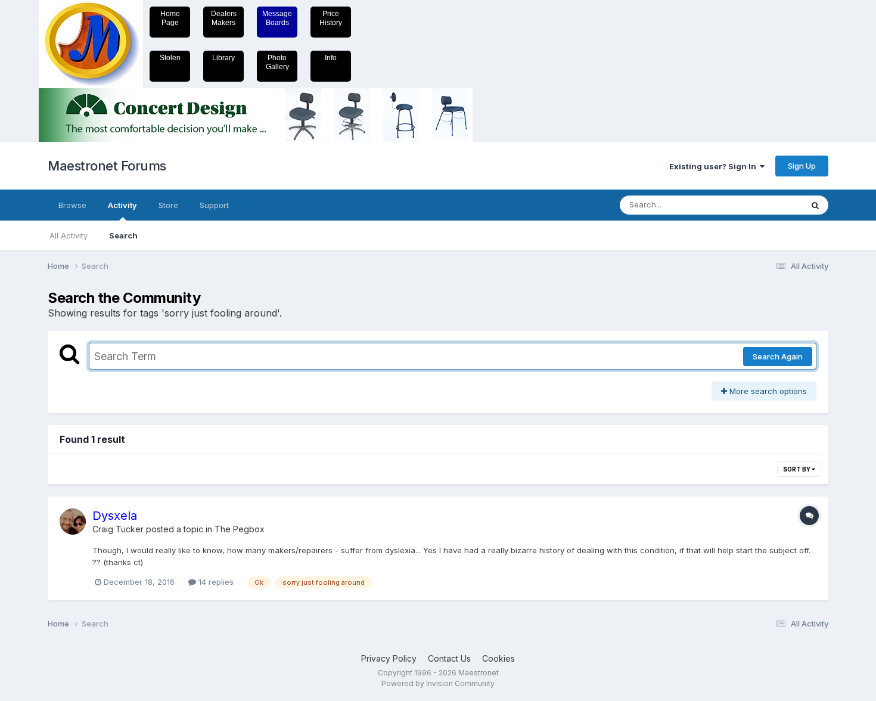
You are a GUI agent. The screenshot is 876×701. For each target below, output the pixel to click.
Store (168, 205)
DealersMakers (224, 18)
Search (123, 235)
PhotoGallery (277, 62)
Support (214, 205)
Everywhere (765, 204)
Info (331, 58)
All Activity (68, 235)
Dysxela (114, 515)
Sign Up (802, 165)
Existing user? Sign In (714, 166)
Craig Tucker (118, 529)
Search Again (778, 356)
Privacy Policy (389, 658)
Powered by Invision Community (438, 683)
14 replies (215, 582)
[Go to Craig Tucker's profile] (73, 521)
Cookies (498, 658)
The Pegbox (240, 529)
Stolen (170, 58)
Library (223, 58)
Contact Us (449, 658)
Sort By (797, 469)
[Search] (815, 205)
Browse (72, 205)
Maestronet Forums (107, 165)
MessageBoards (277, 18)
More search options (767, 391)
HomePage (170, 18)
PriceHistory (330, 18)
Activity (122, 205)
